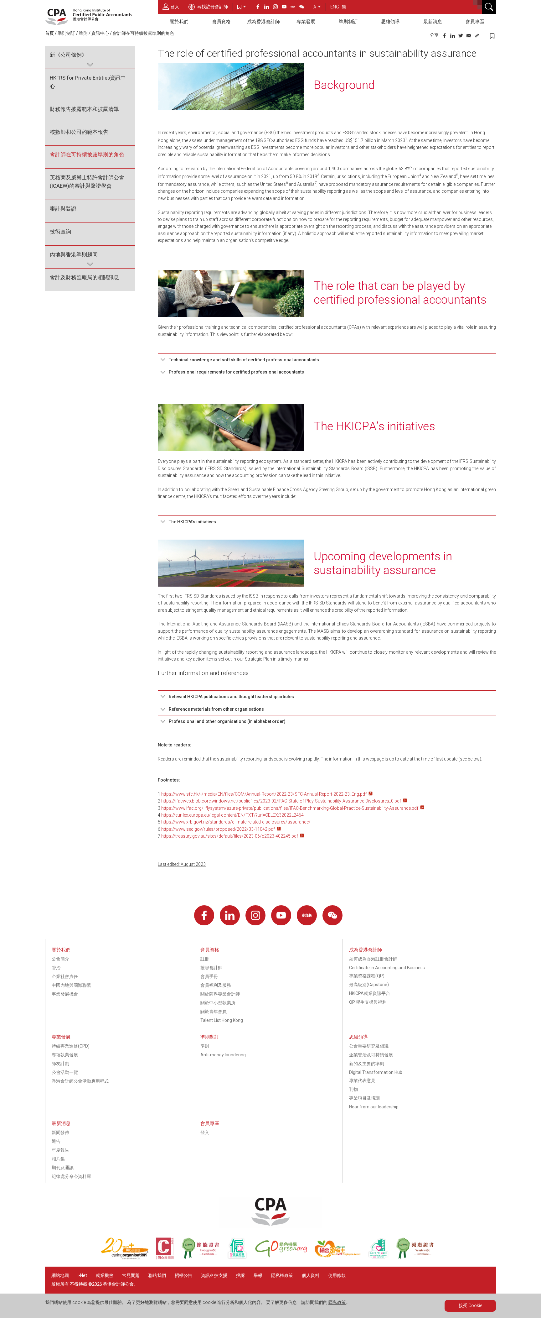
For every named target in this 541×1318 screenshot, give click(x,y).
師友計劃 (60, 1063)
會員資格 (221, 21)
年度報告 (60, 1150)
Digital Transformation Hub (375, 1072)
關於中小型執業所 (217, 1002)
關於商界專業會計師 (220, 993)
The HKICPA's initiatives (192, 521)
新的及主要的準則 (366, 1063)
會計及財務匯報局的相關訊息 (84, 277)
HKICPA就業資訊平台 (369, 993)
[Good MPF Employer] (341, 1257)
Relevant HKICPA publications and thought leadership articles (231, 696)
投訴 (240, 1275)
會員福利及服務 (215, 985)
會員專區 (475, 21)
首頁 (49, 33)
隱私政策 (337, 1302)
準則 (83, 33)
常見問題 (131, 1275)
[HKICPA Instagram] (277, 7)
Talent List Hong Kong (221, 1020)
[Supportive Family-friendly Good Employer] (382, 1257)
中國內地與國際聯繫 (71, 985)
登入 (174, 6)
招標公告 (183, 1275)
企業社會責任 (65, 976)
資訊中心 (100, 33)
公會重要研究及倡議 (369, 1046)
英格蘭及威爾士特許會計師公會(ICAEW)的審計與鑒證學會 (87, 181)
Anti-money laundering (223, 1054)
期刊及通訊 (63, 1167)
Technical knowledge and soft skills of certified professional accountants (244, 359)
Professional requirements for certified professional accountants (236, 371)
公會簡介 (60, 958)
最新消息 (432, 21)
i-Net (82, 1275)
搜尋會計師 (211, 967)
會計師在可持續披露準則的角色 (87, 154)
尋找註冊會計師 (212, 6)
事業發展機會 (65, 993)
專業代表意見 (362, 1080)
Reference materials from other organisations (216, 709)
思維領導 (390, 21)
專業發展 (305, 21)
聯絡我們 (157, 1275)
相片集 (58, 1158)
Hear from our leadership (374, 1106)
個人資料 (310, 1275)
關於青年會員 (213, 1011)
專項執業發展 (65, 1054)
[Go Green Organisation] (284, 1257)
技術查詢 (60, 231)
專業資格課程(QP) (366, 975)
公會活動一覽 (65, 1072)
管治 (56, 967)
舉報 (258, 1275)
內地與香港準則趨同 (74, 254)
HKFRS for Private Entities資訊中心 (88, 82)
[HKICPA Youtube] (286, 7)
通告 (56, 1141)
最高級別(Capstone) (369, 984)
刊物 (353, 1089)
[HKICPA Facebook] (259, 7)
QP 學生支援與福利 (368, 1002)
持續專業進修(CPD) (71, 1046)
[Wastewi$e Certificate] (418, 1257)
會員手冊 (209, 976)
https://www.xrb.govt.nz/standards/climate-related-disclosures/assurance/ (236, 821)
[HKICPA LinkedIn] (268, 7)
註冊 (204, 958)
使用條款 (337, 1275)
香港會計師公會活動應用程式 (80, 1081)
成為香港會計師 (263, 21)
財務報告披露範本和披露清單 (84, 109)
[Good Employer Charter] (241, 1257)
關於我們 (179, 21)
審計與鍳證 (63, 209)
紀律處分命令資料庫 (71, 1176)
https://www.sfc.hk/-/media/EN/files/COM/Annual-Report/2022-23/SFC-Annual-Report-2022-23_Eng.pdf (264, 794)
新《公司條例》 (68, 55)
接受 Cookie (470, 1305)
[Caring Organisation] (128, 1257)
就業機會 (105, 1275)
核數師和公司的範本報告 (79, 132)
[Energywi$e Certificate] (203, 1257)
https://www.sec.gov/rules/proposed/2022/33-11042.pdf (218, 829)
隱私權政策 (282, 1275)
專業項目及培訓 (364, 1098)
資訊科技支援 (214, 1275)
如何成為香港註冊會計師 (373, 958)
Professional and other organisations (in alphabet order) (227, 721)
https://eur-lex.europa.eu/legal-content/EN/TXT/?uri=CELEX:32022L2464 (232, 815)
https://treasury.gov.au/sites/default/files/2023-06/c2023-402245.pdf (229, 836)
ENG (334, 6)
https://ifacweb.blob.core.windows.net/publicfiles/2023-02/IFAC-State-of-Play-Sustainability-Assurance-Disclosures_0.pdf (281, 800)
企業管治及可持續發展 (371, 1054)
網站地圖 (60, 1275)
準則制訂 (348, 21)
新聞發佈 (60, 1132)
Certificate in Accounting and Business (387, 967)
